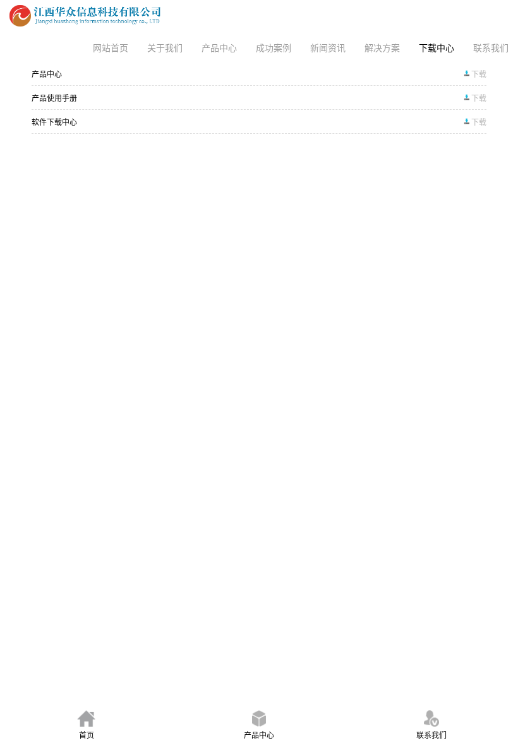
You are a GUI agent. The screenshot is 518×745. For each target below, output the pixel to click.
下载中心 (436, 47)
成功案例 (273, 47)
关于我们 (165, 47)
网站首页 (110, 47)
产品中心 (219, 47)
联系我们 (491, 47)
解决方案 (382, 47)
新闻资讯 (328, 47)
